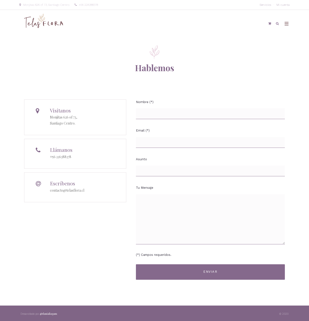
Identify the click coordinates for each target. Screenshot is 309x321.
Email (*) (143, 130)
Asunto (141, 159)
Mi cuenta (283, 5)
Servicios (265, 5)
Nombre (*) (145, 102)
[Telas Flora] (44, 20)
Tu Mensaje (144, 187)
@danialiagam (49, 313)
